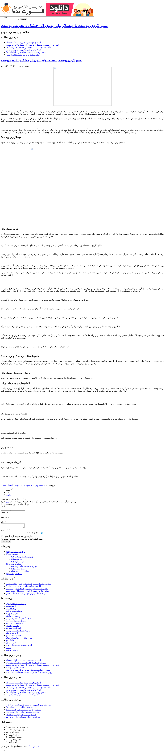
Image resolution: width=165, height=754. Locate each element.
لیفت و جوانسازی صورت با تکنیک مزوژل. (23, 42)
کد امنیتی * (5, 530)
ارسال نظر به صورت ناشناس (16, 504)
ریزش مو (16, 559)
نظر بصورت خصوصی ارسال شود (18, 536)
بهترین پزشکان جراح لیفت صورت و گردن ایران (26, 662)
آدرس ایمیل (6, 512)
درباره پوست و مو (15, 552)
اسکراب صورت (12, 613)
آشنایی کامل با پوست (15, 667)
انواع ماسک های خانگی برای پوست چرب (23, 50)
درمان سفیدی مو (13, 635)
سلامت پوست (13, 564)
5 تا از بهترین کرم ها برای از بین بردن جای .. (24, 586)
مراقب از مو (17, 561)
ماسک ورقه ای (12, 626)
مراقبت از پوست (20, 571)
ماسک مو (10, 640)
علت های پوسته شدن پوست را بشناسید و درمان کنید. (28, 47)
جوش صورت (18, 569)
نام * (3, 507)
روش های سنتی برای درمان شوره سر (22, 712)
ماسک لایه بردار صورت (16, 621)
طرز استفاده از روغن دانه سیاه (19, 638)
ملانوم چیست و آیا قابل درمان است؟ (22, 707)
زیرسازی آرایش (13, 616)
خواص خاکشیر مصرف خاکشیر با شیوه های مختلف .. (28, 584)
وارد (7, 502)
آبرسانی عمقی (12, 650)
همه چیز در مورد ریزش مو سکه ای (21, 714)
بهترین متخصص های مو (22, 556)
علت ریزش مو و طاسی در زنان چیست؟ (23, 710)
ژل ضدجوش (11, 606)
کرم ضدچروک (12, 633)
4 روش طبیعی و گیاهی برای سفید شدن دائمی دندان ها (29, 672)
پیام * (3, 522)
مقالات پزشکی (14, 574)
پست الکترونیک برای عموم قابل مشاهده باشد (23, 539)
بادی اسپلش (11, 643)
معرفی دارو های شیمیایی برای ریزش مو (23, 717)
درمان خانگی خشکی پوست (18, 630)
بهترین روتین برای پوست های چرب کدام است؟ (26, 52)
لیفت (8, 648)
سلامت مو (12, 554)
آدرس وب (5, 517)
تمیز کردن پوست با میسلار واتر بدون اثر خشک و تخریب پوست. (54, 25)
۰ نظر (8, 495)
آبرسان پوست (7, 485)
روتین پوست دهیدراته (15, 623)
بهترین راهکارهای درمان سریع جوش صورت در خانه (28, 670)
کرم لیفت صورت (13, 628)
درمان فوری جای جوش (16, 604)
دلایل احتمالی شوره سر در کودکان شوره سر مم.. (27, 588)
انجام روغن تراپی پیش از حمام (19, 645)
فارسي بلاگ (33, 746)
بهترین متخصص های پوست (24, 566)
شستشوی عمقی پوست (24, 485)
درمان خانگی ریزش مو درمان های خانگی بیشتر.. (27, 593)
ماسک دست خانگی (14, 611)
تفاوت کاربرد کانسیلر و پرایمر (18, 618)
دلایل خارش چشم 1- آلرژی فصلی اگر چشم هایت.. (27, 591)
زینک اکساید (11, 608)
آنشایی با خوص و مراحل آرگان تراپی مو (22, 55)
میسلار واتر (40, 485)
